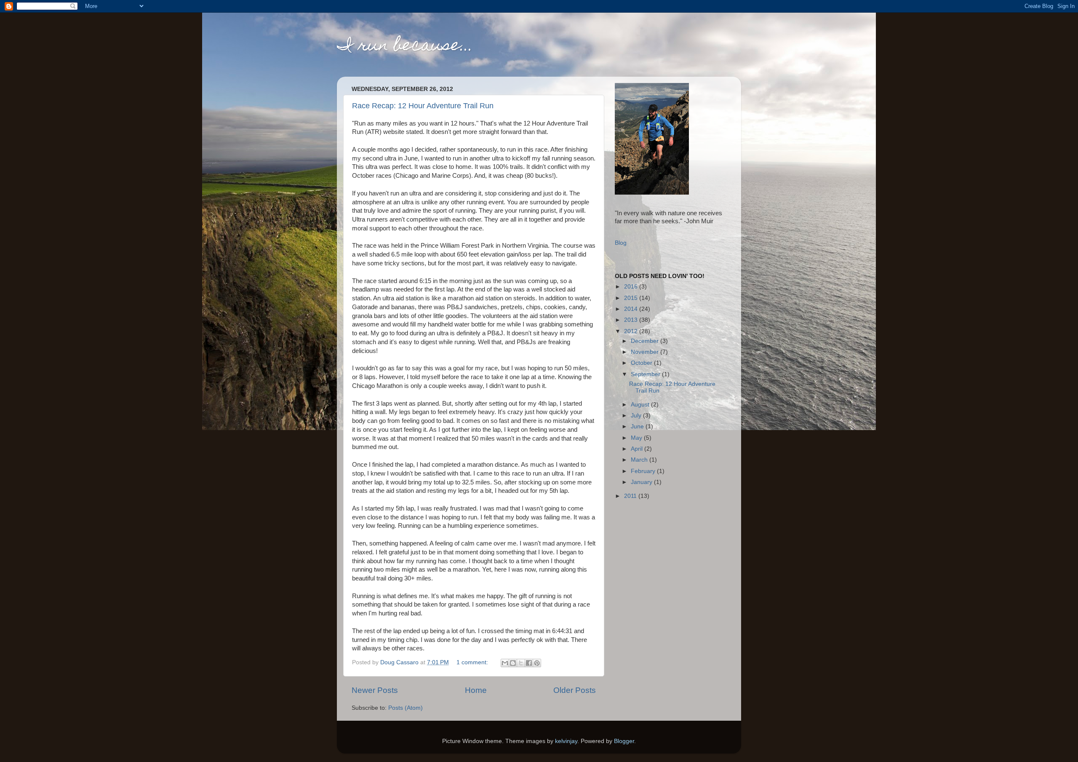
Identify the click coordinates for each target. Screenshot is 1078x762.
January (642, 482)
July (637, 415)
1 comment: (473, 662)
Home (476, 690)
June (638, 426)
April (637, 449)
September (646, 374)
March (640, 460)
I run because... (405, 46)
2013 (631, 320)
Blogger (624, 741)
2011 (631, 496)
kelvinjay (566, 741)
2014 (631, 309)
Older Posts (574, 690)
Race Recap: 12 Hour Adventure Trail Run (423, 106)
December (645, 341)
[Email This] (505, 663)
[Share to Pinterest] (537, 663)
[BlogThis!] (513, 663)
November (645, 352)
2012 (631, 331)
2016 (631, 286)
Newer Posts (375, 690)
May (637, 438)
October (642, 363)
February (644, 471)
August (641, 404)
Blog (621, 243)
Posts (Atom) (405, 708)
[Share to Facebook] (529, 663)
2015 (631, 298)
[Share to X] (521, 663)
